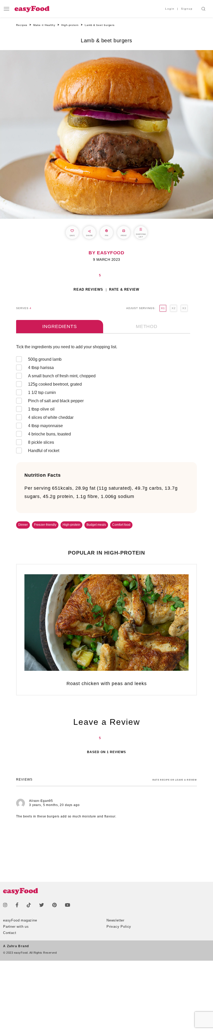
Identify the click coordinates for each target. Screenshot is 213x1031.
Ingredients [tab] (59, 326)
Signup (187, 8)
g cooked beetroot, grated (55, 384)
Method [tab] (146, 326)
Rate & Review (124, 289)
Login (170, 8)
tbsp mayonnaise (45, 426)
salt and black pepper (56, 401)
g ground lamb (45, 359)
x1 (163, 308)
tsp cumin (42, 392)
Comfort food (121, 525)
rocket (44, 450)
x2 (173, 308)
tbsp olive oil (41, 409)
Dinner (23, 525)
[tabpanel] (106, 400)
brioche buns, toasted (49, 434)
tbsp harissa (41, 367)
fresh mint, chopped (62, 376)
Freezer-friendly (45, 525)
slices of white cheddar (51, 417)
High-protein (71, 525)
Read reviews (88, 289)
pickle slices (41, 442)
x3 (184, 308)
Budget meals (96, 525)
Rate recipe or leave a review (174, 780)
